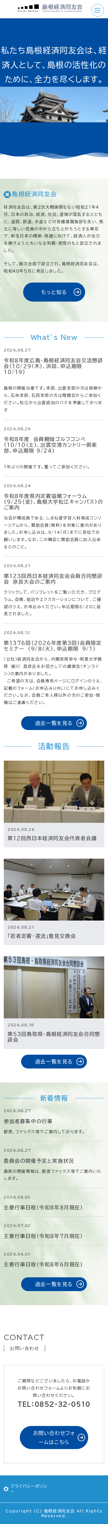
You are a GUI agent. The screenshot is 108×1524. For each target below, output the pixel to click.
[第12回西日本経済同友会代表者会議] (54, 792)
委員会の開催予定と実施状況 (39, 1160)
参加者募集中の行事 (28, 1121)
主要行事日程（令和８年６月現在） (43, 1264)
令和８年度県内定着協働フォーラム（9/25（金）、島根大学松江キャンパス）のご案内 (53, 501)
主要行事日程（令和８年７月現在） (43, 1235)
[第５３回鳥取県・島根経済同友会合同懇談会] (54, 987)
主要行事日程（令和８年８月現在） (43, 1207)
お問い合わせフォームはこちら (54, 1437)
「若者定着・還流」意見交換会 (42, 935)
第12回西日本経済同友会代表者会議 (52, 838)
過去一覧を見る (54, 723)
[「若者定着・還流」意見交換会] (54, 890)
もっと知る (54, 292)
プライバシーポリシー (28, 1489)
